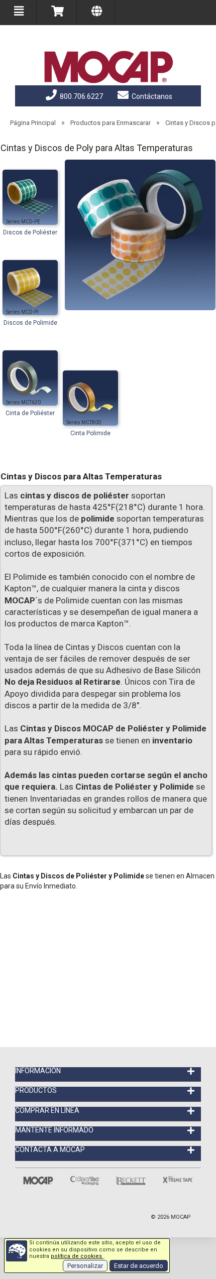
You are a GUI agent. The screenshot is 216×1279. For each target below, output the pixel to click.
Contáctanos (151, 96)
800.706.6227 (80, 96)
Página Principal (33, 122)
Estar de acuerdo (138, 1265)
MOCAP (181, 1217)
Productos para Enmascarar (110, 122)
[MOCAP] (108, 67)
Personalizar (85, 1265)
